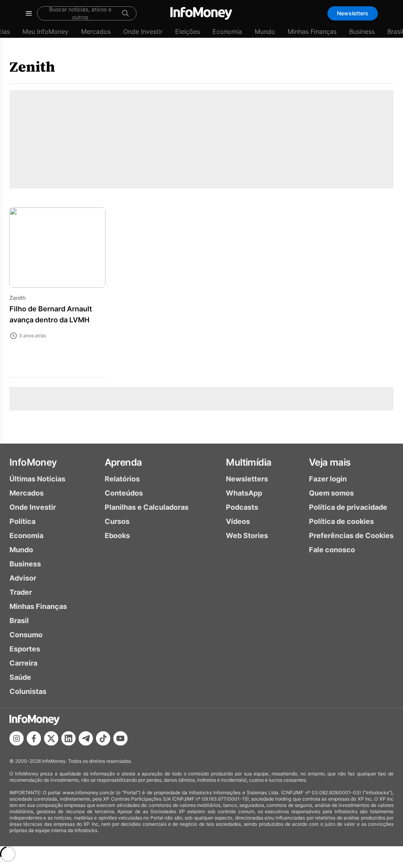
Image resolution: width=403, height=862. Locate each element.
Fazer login (328, 479)
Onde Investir (143, 31)
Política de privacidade (348, 507)
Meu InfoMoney (45, 31)
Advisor (22, 578)
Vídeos (238, 521)
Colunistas (27, 691)
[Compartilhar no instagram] (16, 738)
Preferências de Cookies (351, 535)
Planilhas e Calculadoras (147, 507)
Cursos (117, 521)
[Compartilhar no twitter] (51, 738)
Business (362, 31)
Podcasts (242, 507)
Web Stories (247, 535)
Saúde (20, 677)
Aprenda (123, 462)
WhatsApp (244, 493)
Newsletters (352, 13)
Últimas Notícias (37, 479)
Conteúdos (124, 493)
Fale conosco (332, 550)
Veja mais (330, 462)
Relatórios (122, 479)
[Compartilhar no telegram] (86, 738)
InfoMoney (33, 462)
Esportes (24, 649)
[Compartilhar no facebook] (34, 738)
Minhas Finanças (312, 31)
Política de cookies (341, 521)
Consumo (26, 635)
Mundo (265, 31)
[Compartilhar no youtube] (120, 738)
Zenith (32, 66)
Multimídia (248, 462)
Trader (20, 592)
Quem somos (331, 493)
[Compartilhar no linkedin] (68, 738)
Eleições (187, 31)
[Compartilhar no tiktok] (103, 738)
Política (22, 521)
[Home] (201, 13)
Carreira (23, 663)
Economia (227, 31)
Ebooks (117, 535)
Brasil (19, 620)
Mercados (96, 31)
